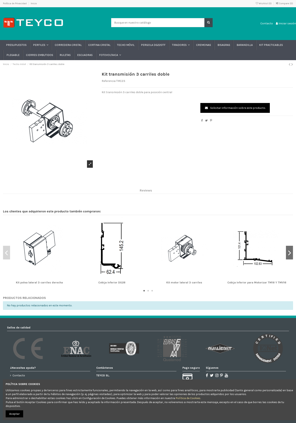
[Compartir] (202, 120)
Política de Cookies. (188, 398)
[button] (40, 45)
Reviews (146, 190)
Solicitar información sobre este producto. (238, 108)
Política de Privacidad (15, 3)
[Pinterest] (211, 120)
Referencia (109, 81)
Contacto (266, 23)
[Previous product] (290, 64)
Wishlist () (265, 3)
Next (289, 252)
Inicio (34, 3)
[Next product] (292, 64)
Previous (6, 252)
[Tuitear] (206, 120)
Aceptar (14, 414)
